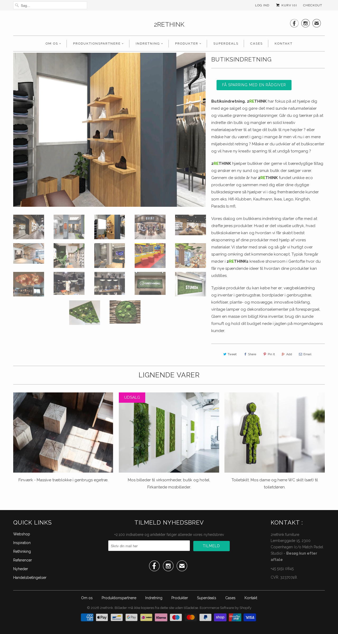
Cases (256, 43)
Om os (52, 43)
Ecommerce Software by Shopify (225, 608)
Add (289, 354)
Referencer (22, 560)
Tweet (232, 354)
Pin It (271, 354)
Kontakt (284, 43)
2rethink (169, 24)
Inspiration (22, 543)
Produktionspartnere (97, 43)
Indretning (148, 43)
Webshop (21, 534)
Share (252, 354)
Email (307, 354)
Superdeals (225, 43)
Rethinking (22, 551)
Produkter (186, 43)
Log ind (262, 5)
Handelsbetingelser (29, 577)
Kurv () (288, 5)
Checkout (312, 5)
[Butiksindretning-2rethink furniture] (109, 130)
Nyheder (20, 569)
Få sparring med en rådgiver (254, 85)
